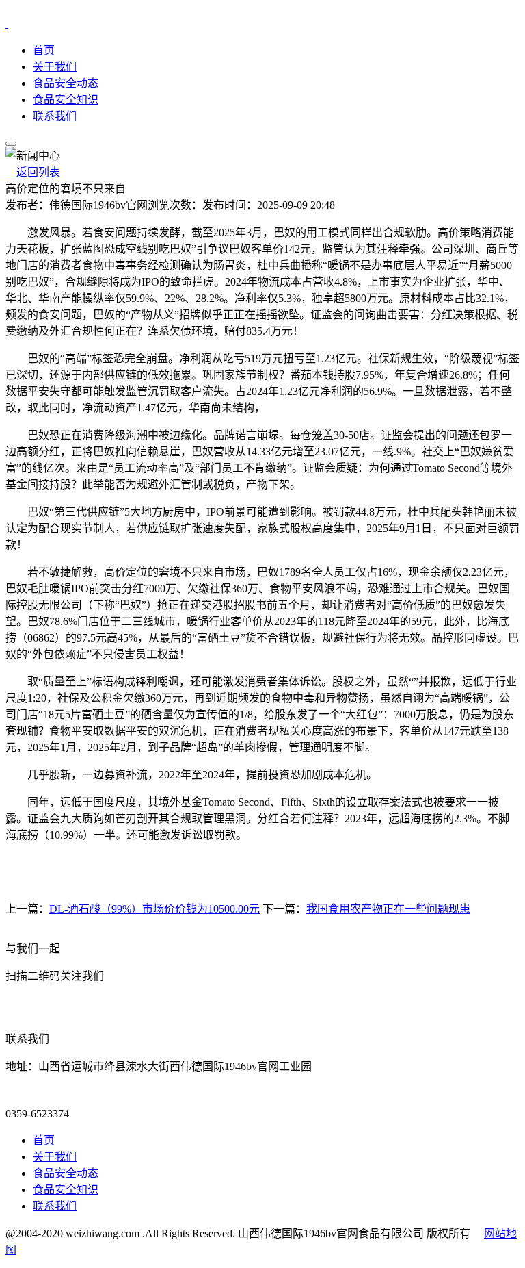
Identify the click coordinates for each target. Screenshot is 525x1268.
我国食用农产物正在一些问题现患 (388, 909)
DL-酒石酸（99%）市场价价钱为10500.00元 (154, 909)
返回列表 (32, 172)
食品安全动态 (65, 83)
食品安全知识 (65, 99)
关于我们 (55, 67)
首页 (44, 50)
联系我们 (55, 116)
